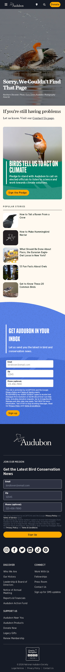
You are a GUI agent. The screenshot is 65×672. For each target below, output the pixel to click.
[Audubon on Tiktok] (38, 550)
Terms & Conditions (32, 406)
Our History (9, 576)
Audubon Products (13, 622)
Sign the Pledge (17, 192)
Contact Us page (43, 118)
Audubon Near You (13, 617)
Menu (6, 5)
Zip (9, 371)
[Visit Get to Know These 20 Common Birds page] (28, 289)
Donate (55, 4)
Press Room (40, 581)
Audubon (16, 4)
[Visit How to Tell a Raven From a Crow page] (28, 220)
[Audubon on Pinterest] (46, 550)
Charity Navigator (32, 652)
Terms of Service (28, 392)
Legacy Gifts (10, 633)
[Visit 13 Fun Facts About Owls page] (28, 272)
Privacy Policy (14, 406)
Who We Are (10, 571)
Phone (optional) (15, 381)
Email (10, 362)
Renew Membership (13, 638)
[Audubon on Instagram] (6, 550)
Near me (37, 4)
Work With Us (41, 571)
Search (44, 4)
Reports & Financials (14, 598)
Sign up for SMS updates (47, 592)
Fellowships (40, 576)
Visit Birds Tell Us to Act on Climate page (32, 163)
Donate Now (10, 628)
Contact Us (40, 587)
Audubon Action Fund (15, 603)
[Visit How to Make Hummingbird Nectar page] (28, 237)
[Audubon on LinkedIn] (30, 550)
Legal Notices (17, 668)
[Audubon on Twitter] (22, 550)
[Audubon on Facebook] (14, 550)
